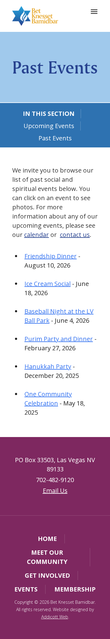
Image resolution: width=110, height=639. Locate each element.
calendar (36, 234)
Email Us (55, 490)
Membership (75, 589)
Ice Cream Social (47, 284)
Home (47, 538)
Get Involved (47, 575)
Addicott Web (54, 617)
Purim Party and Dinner (58, 339)
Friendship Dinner (50, 256)
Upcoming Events (49, 126)
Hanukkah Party (47, 366)
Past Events (55, 138)
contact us (75, 234)
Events (26, 589)
